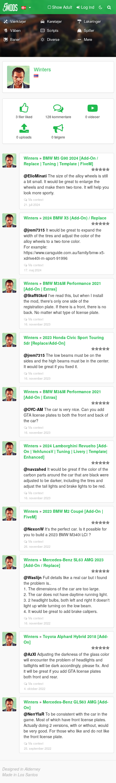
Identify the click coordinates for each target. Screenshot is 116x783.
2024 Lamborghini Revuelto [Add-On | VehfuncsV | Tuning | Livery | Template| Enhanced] (66, 451)
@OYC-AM (33, 409)
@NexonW (34, 529)
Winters (42, 69)
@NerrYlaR (34, 714)
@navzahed (35, 469)
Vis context (35, 199)
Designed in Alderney (21, 769)
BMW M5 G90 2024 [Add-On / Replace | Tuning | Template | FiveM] (61, 160)
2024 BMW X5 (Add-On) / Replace (74, 218)
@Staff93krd (35, 295)
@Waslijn (33, 577)
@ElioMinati (35, 176)
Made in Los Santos (20, 774)
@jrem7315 (34, 230)
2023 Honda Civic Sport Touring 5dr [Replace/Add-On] (64, 340)
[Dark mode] (100, 7)
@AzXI (30, 654)
